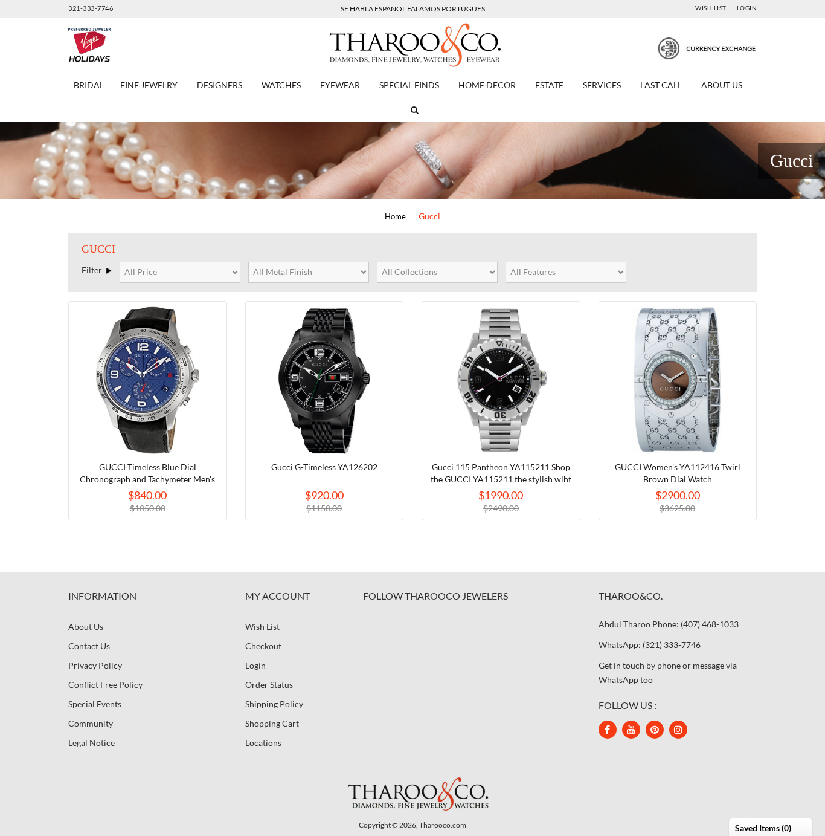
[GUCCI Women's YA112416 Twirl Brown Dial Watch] (678, 380)
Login (747, 7)
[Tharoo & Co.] (413, 44)
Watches (281, 85)
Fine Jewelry (149, 85)
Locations (263, 742)
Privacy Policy (95, 665)
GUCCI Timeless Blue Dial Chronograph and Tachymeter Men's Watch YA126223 (147, 479)
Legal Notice (91, 742)
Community (90, 723)
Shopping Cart (272, 723)
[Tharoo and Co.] (412, 793)
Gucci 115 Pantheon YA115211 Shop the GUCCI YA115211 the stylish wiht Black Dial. (501, 479)
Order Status (269, 684)
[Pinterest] (655, 730)
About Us (721, 85)
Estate (549, 85)
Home (395, 216)
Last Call (661, 85)
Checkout (263, 646)
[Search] (412, 110)
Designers (219, 85)
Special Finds (409, 85)
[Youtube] (631, 730)
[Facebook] (608, 730)
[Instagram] (678, 730)
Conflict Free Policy (105, 684)
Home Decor (487, 85)
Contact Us (89, 646)
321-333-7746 (90, 8)
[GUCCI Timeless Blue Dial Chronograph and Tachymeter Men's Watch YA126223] (148, 380)
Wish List (711, 7)
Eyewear (340, 85)
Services (602, 85)
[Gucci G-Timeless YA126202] (325, 380)
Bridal (89, 85)
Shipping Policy (274, 704)
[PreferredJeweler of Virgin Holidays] (118, 45)
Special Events (94, 704)
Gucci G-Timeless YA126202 (324, 467)
